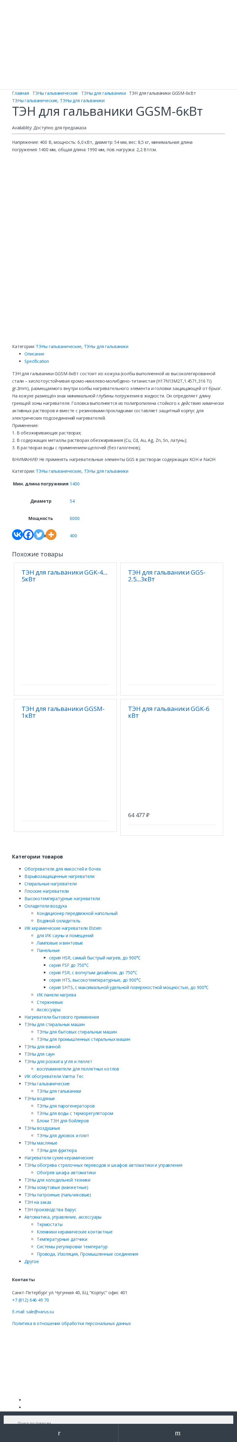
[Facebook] (28, 534)
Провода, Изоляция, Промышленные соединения (87, 1254)
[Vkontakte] (17, 534)
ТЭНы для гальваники (103, 93)
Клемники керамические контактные (75, 1232)
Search (177, 1433)
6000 (74, 518)
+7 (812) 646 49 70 (30, 1300)
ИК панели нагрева (56, 995)
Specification (36, 361)
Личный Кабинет (59, 1433)
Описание (34, 354)
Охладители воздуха (45, 906)
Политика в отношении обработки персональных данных (71, 1323)
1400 (74, 484)
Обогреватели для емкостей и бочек (62, 869)
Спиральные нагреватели (50, 884)
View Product (103, 676)
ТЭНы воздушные (42, 1128)
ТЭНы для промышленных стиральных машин (83, 1039)
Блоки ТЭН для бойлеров (63, 1121)
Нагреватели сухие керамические (59, 1158)
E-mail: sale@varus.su (33, 1312)
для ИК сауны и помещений (65, 935)
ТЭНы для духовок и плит (63, 1135)
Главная (20, 93)
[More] (51, 534)
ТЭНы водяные (39, 1098)
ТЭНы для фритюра (57, 1150)
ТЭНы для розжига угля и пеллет (58, 1061)
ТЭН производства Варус (50, 1209)
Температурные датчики (62, 1239)
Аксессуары (48, 1009)
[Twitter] (39, 534)
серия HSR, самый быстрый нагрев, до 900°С (95, 958)
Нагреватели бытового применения (61, 1017)
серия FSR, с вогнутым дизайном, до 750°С (93, 972)
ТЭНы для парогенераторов (66, 1106)
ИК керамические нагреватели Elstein (63, 928)
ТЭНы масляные (40, 1143)
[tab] (124, 354)
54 (72, 501)
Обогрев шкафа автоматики (66, 1172)
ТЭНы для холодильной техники (57, 1180)
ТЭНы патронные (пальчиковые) (57, 1195)
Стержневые (50, 1002)
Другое (31, 1261)
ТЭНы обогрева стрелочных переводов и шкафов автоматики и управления (103, 1165)
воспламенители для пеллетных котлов (78, 1069)
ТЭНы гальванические (55, 93)
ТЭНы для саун (39, 1054)
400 (73, 535)
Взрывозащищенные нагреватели (59, 876)
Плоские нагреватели (46, 891)
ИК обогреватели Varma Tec (54, 1076)
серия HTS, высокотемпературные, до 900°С (95, 980)
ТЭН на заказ (37, 1202)
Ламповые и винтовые (60, 943)
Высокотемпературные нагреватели (62, 898)
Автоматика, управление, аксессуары (63, 1217)
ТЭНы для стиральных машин (54, 1024)
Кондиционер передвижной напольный (77, 913)
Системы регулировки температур (72, 1246)
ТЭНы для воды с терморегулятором (75, 1113)
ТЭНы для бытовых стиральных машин (77, 1032)
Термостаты (50, 1224)
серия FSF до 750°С (69, 965)
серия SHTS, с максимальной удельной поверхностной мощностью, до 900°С (129, 987)
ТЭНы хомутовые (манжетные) (56, 1187)
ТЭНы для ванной (42, 1046)
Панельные (48, 950)
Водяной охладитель (58, 921)
